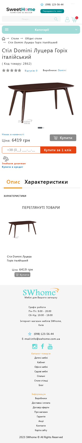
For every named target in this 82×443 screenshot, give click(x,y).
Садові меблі (41, 371)
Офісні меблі (41, 366)
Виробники (41, 398)
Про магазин (41, 411)
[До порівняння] (6, 159)
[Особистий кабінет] (67, 19)
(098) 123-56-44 (54, 4)
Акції (41, 420)
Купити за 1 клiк (58, 150)
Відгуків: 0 (31, 70)
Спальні (41, 375)
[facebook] (42, 347)
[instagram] (34, 347)
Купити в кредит (12, 166)
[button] (40, 128)
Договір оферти (41, 407)
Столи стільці (41, 380)
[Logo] (20, 10)
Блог (41, 385)
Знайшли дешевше (14, 163)
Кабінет (41, 362)
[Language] (73, 4)
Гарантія (41, 416)
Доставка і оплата (41, 402)
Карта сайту (41, 430)
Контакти (41, 425)
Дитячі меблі (41, 357)
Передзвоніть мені (52, 11)
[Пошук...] (57, 19)
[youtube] (50, 347)
